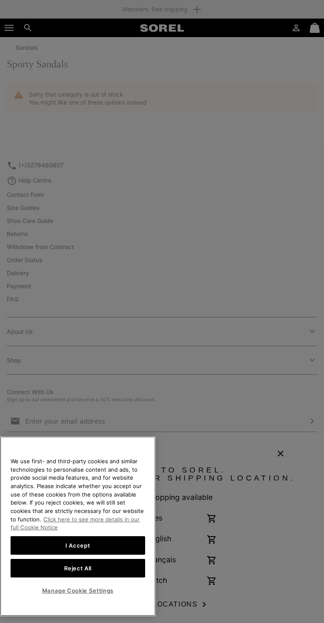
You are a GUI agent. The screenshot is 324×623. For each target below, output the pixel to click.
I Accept (77, 545)
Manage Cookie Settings (77, 590)
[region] (78, 526)
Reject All (78, 568)
